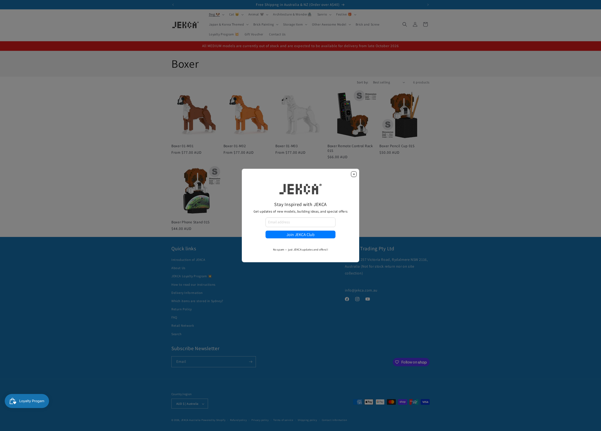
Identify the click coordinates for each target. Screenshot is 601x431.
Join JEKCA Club (300, 234)
